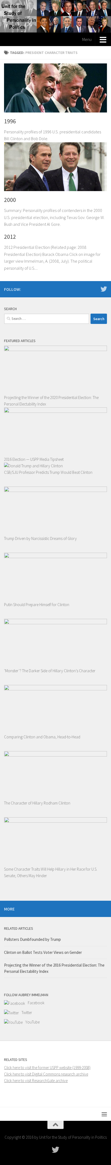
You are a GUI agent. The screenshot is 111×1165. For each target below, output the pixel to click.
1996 (10, 121)
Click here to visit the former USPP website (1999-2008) (47, 1067)
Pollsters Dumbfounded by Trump (32, 939)
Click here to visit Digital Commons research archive (46, 1074)
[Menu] (104, 1114)
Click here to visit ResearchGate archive (36, 1080)
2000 (10, 200)
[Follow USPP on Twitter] (103, 289)
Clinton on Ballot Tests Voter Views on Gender (43, 952)
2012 (10, 236)
